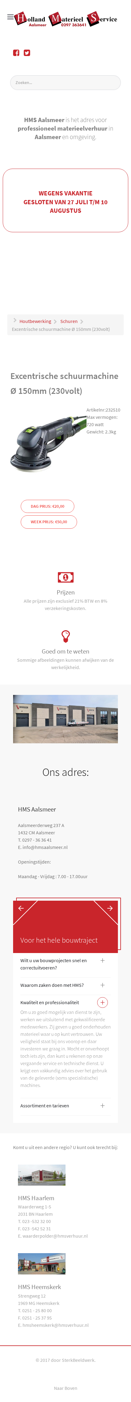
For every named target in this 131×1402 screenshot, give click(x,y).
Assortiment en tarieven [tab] (62, 1107)
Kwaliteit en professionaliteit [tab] (62, 1003)
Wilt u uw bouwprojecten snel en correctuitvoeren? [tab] (62, 964)
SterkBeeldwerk (78, 1360)
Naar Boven (65, 1388)
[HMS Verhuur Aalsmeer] (65, 18)
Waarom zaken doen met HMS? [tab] (62, 986)
